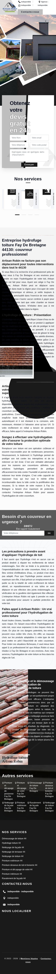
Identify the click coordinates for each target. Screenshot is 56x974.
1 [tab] (17, 214)
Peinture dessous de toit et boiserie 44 (19, 865)
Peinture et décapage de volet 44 (17, 869)
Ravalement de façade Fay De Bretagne (35, 807)
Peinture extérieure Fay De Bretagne (21, 807)
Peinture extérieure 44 (12, 861)
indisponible (26, 2)
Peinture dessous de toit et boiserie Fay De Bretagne (49, 789)
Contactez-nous (30, 12)
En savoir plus (18, 199)
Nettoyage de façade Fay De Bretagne (9, 807)
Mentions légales (29, 958)
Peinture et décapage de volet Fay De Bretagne (21, 789)
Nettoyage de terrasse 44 (13, 852)
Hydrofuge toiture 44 (11, 843)
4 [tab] (37, 214)
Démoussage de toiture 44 (14, 838)
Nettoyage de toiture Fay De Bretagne (50, 807)
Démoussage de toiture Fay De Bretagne (36, 787)
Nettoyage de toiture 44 (12, 856)
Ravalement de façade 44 (14, 878)
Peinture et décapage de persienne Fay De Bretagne (9, 791)
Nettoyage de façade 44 (13, 847)
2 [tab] (23, 214)
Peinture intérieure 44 (12, 874)
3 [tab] (30, 214)
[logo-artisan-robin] (10, 7)
